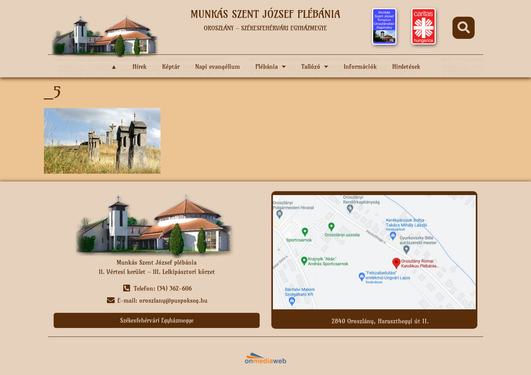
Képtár (171, 66)
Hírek (140, 66)
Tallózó (310, 66)
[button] (463, 28)
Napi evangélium (217, 66)
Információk (360, 66)
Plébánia (266, 66)
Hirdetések (406, 66)
